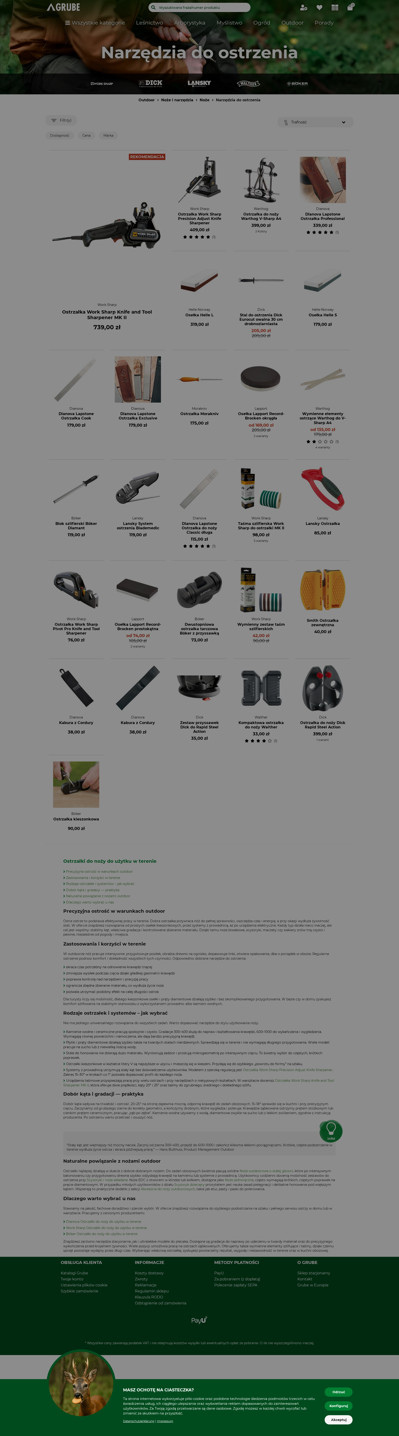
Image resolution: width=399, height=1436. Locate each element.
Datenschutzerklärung (138, 1421)
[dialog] (199, 718)
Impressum (165, 1421)
